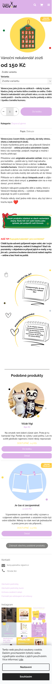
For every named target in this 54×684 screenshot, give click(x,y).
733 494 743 (11, 571)
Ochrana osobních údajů (12, 592)
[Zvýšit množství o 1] (16, 112)
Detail (27, 456)
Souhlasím (26, 676)
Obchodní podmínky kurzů (13, 588)
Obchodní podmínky (10, 584)
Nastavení (26, 667)
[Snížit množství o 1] (3, 112)
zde (21, 659)
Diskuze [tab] (30, 131)
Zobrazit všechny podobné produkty (27, 545)
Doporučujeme (18, 123)
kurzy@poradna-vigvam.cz (18, 565)
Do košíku (37, 111)
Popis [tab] (23, 131)
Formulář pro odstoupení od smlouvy (17, 596)
